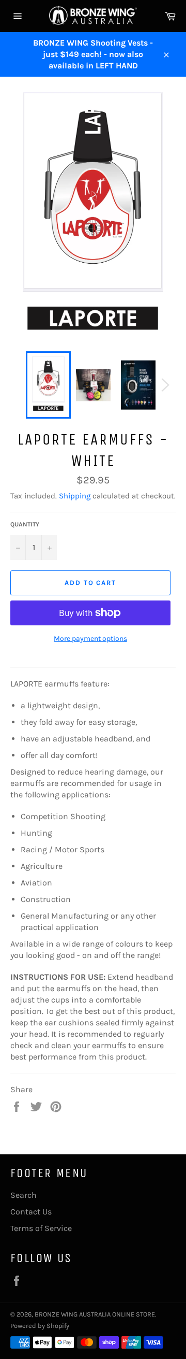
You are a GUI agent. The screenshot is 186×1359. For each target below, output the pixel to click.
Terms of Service (41, 1228)
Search (23, 1195)
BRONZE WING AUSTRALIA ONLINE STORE (95, 1314)
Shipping (74, 495)
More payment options (90, 638)
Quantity (24, 524)
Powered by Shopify (39, 1325)
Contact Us (31, 1212)
